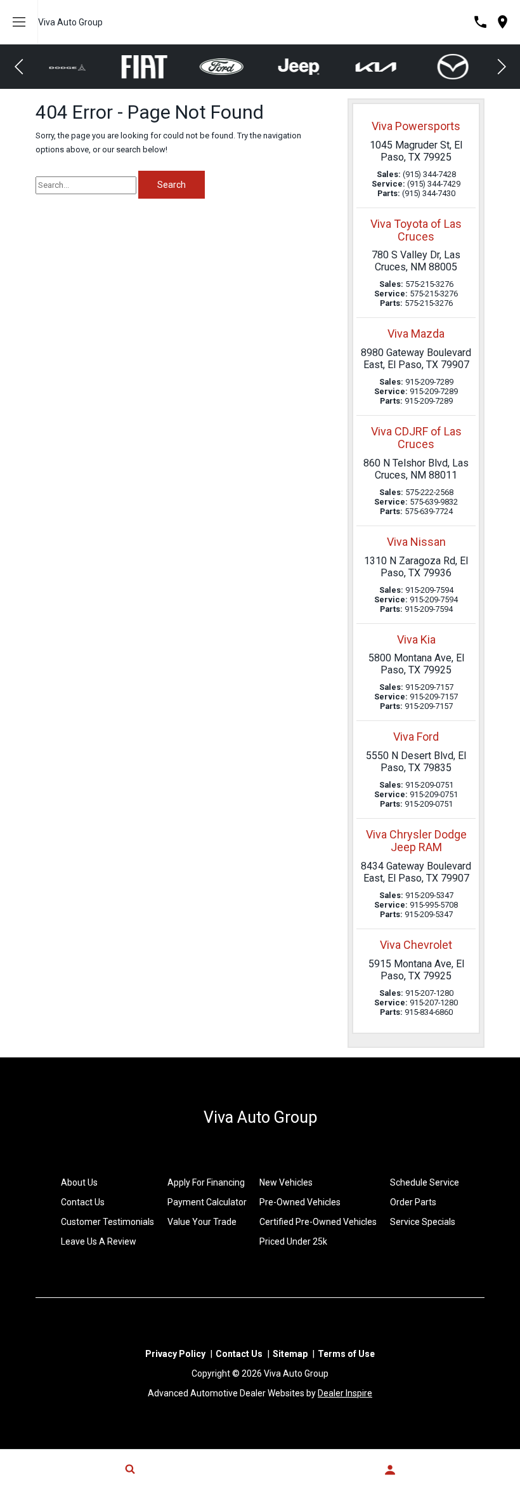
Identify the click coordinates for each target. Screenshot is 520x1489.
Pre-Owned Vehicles (300, 1202)
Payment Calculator (207, 1202)
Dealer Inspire (345, 1393)
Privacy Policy (175, 1354)
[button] (19, 66)
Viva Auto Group (70, 22)
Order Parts (413, 1202)
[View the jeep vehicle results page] (221, 66)
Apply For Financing (206, 1182)
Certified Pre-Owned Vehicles (318, 1222)
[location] (502, 22)
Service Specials (422, 1222)
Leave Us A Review (98, 1241)
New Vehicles (286, 1182)
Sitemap (290, 1354)
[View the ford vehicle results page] (144, 66)
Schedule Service (424, 1182)
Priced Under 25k (293, 1241)
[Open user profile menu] (390, 1470)
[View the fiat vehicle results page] (67, 67)
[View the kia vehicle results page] (299, 67)
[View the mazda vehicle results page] (376, 67)
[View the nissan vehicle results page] (453, 67)
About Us (79, 1182)
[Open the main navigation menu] (19, 22)
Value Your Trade (202, 1222)
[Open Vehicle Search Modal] (130, 1469)
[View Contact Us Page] (480, 22)
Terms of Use (346, 1354)
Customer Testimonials (107, 1222)
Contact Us (83, 1202)
